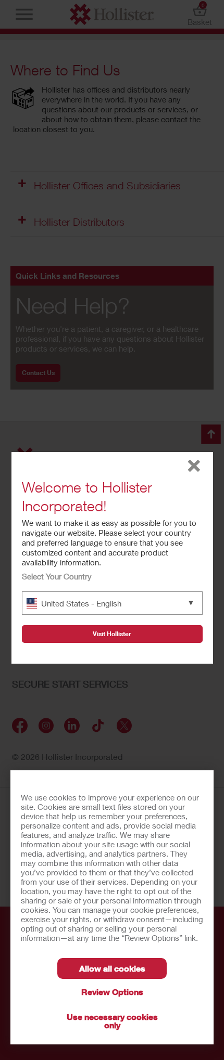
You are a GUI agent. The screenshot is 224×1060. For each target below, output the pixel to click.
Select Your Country (57, 576)
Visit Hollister (112, 634)
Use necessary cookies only (112, 1021)
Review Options (112, 992)
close (194, 466)
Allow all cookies (112, 968)
